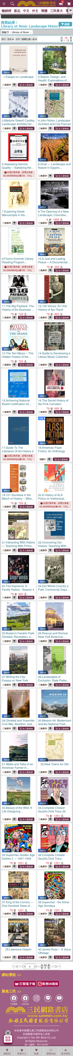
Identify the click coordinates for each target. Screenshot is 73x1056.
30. (54, 724)
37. (17, 905)
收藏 (36, 1053)
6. (54, 167)
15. (16, 405)
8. (53, 215)
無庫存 (8, 84)
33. (17, 813)
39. (18, 949)
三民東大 (56, 10)
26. (53, 636)
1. (18, 77)
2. (53, 80)
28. (52, 682)
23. (18, 588)
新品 (17, 10)
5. (16, 169)
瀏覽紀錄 (51, 1053)
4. (54, 122)
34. (52, 809)
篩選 (66, 24)
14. (54, 355)
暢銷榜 (6, 10)
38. (53, 904)
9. (17, 262)
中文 (26, 10)
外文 (35, 10)
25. (18, 636)
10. (54, 262)
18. (51, 449)
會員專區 (65, 1053)
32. (54, 764)
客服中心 (21, 1053)
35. (18, 856)
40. (54, 951)
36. (51, 856)
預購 (41, 418)
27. (15, 678)
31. (17, 767)
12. (52, 308)
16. (53, 402)
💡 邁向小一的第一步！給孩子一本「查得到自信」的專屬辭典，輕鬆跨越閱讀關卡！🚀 (67, 16)
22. (52, 545)
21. (18, 545)
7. (13, 215)
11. (18, 309)
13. (18, 356)
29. (18, 724)
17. (17, 449)
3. (18, 124)
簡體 (44, 10)
